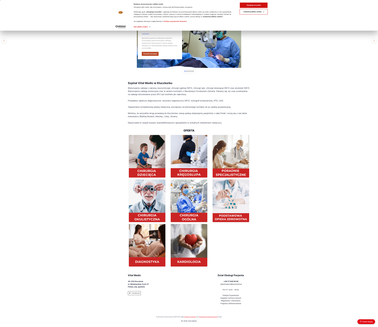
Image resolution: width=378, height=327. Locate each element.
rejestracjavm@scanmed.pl (231, 284)
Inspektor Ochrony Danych (230, 298)
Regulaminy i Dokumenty (230, 301)
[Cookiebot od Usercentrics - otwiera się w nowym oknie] (120, 26)
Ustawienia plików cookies (252, 12)
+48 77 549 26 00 (231, 281)
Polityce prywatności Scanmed (175, 21)
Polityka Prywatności (231, 295)
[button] (3, 40)
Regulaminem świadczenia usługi (208, 317)
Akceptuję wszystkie (254, 5)
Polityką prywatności (190, 317)
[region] (189, 41)
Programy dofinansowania (230, 303)
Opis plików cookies (141, 27)
